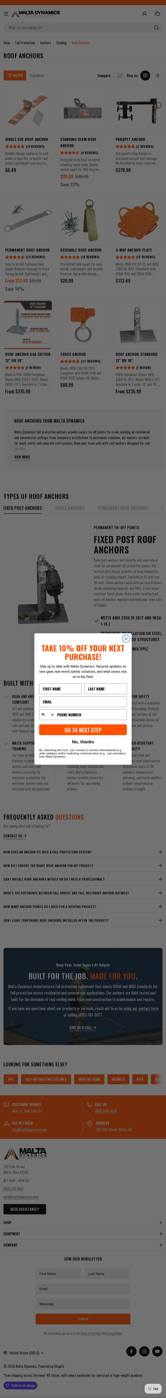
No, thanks (83, 741)
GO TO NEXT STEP (83, 730)
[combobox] (47, 714)
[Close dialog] (126, 639)
